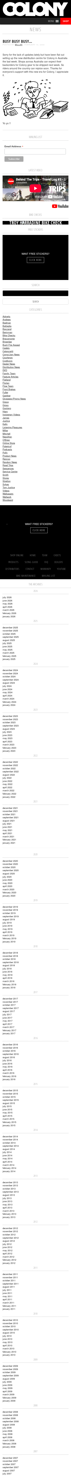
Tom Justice (9, 487)
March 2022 (8, 790)
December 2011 (10, 1274)
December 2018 (10, 952)
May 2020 (7, 883)
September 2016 (11, 1054)
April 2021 (7, 833)
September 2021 (11, 817)
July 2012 (7, 1244)
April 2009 (7, 1391)
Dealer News (9, 363)
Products (13, 562)
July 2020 (7, 876)
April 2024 (7, 695)
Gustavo (7, 408)
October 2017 (9, 1004)
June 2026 (7, 600)
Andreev (7, 319)
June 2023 (7, 735)
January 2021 (9, 842)
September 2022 (11, 771)
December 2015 (10, 1090)
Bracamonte (9, 338)
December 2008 (10, 1411)
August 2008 (9, 1424)
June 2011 (7, 1293)
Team (44, 555)
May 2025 (7, 649)
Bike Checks (9, 335)
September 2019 (11, 916)
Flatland (7, 379)
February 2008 (9, 1443)
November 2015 (10, 1093)
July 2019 (7, 922)
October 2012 (9, 1234)
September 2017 (11, 1008)
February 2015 (9, 1122)
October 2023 (9, 722)
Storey (6, 478)
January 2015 (9, 1125)
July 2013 (7, 1198)
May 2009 (7, 1388)
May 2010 (7, 1342)
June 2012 (7, 1247)
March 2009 (8, 1394)
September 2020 (11, 870)
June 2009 (7, 1385)
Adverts (6, 316)
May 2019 (7, 929)
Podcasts (7, 449)
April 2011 (7, 1299)
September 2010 (11, 1329)
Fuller (5, 392)
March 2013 (8, 1210)
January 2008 (9, 1446)
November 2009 (10, 1369)
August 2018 (9, 965)
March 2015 (8, 1118)
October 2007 (9, 1464)
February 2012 (9, 1259)
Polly (5, 452)
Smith (5, 474)
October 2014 (9, 1142)
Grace (6, 402)
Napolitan (7, 436)
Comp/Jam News (11, 354)
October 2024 (9, 676)
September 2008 (11, 1421)
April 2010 (7, 1345)
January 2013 (9, 1217)
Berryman (7, 332)
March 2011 (8, 1302)
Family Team (9, 373)
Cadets (6, 348)
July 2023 (7, 731)
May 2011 (7, 1296)
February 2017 (9, 1030)
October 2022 (9, 768)
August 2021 (9, 820)
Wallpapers (8, 493)
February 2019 (9, 938)
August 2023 (9, 728)
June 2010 (7, 1339)
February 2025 (9, 656)
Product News (10, 455)
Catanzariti (8, 351)
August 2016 (9, 1057)
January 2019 (9, 941)
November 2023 (10, 719)
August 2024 (9, 682)
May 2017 (7, 1020)
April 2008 (7, 1437)
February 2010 (9, 1351)
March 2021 (8, 836)
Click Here (35, 260)
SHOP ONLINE (17, 555)
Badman (7, 322)
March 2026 (8, 609)
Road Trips (8, 465)
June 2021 (7, 826)
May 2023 (7, 738)
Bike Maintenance (26, 575)
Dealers (58, 562)
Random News (10, 462)
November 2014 (10, 1139)
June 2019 (7, 925)
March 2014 (8, 1164)
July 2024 (7, 686)
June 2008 (7, 1430)
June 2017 (7, 1017)
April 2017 (7, 1024)
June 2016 (7, 1063)
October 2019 (9, 913)
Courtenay (8, 357)
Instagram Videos (11, 414)
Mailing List (48, 575)
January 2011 (9, 1308)
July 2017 (7, 1014)
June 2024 (7, 689)
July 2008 (7, 1427)
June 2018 (7, 971)
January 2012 (9, 1263)
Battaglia (7, 326)
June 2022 (7, 781)
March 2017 (8, 1027)
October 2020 (9, 867)
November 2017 (10, 1001)
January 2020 (9, 895)
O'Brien (6, 440)
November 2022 (10, 765)
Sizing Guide (31, 562)
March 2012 (8, 1256)
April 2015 (7, 1115)
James (6, 417)
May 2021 (7, 830)
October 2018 (9, 959)
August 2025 (9, 640)
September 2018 (11, 962)
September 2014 (11, 1145)
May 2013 (7, 1204)
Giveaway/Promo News (14, 398)
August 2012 (9, 1240)
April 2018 (7, 977)
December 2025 (10, 627)
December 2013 (10, 1182)
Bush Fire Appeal (11, 345)
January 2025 (9, 659)
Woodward (8, 500)
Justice (6, 420)
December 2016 (10, 1044)
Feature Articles (10, 376)
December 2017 (10, 998)
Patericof (7, 446)
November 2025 (10, 630)
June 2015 (7, 1109)
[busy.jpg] (35, 98)
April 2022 (7, 787)
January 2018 (9, 987)
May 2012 (7, 1250)
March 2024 (8, 698)
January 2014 (9, 1171)
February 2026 (9, 613)
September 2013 (11, 1191)
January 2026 (9, 616)
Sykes (6, 484)
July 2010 (7, 1335)
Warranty (45, 569)
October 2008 (9, 1418)
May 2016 (7, 1066)
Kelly (5, 424)
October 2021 (9, 814)
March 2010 (8, 1348)
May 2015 (7, 1112)
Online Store (9, 443)
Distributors (12, 569)
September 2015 (11, 1099)
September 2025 (11, 636)
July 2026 (7, 597)
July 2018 (7, 968)
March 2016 (8, 1073)
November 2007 (10, 1460)
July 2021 (7, 823)
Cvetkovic (8, 360)
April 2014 (7, 1161)
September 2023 (11, 725)
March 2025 (8, 652)
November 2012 (10, 1231)
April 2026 (7, 606)
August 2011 (9, 1286)
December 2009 (10, 1365)
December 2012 (10, 1228)
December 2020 (10, 860)
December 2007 (10, 1457)
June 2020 (7, 879)
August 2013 (9, 1195)
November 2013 (10, 1185)
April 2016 (7, 1069)
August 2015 (9, 1103)
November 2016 (10, 1047)
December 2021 (10, 808)
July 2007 (7, 1473)
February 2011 (9, 1305)
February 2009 (9, 1397)
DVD (5, 370)
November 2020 (10, 864)
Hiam (5, 411)
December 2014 (10, 1136)
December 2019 (10, 906)
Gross (6, 405)
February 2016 (9, 1076)
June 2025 (7, 646)
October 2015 (9, 1096)
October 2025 (9, 633)
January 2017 (9, 1033)
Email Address (13, 146)
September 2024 (11, 679)
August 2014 (9, 1149)
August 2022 (9, 774)
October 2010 (9, 1326)
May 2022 (7, 784)
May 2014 (7, 1158)
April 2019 (7, 932)
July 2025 (7, 643)
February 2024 (9, 701)
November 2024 (10, 673)
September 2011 (11, 1283)
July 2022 (7, 777)
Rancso (6, 458)
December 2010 (10, 1320)
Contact (30, 569)
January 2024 (9, 705)
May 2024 (7, 692)
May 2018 (7, 974)
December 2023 (10, 716)
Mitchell (6, 433)
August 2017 (9, 1011)
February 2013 (9, 1213)
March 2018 (8, 981)
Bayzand (7, 329)
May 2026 (7, 603)
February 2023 (9, 747)
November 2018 (10, 955)
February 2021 (9, 839)
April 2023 (7, 741)
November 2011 (10, 1277)
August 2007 (9, 1470)
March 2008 (8, 1440)
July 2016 (7, 1060)
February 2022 (9, 793)
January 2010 (9, 1354)
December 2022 (10, 761)
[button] (51, 21)
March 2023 (8, 744)
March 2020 (8, 889)
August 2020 (9, 873)
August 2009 (9, 1378)
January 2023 (9, 750)
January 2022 (9, 796)
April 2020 (7, 886)
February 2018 (9, 984)
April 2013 (7, 1207)
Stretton (7, 481)
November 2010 (10, 1323)
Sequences (8, 468)
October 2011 (9, 1280)
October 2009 (9, 1372)
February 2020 (9, 892)
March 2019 (8, 935)
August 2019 (9, 919)
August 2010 (9, 1332)
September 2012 (11, 1237)
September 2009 (11, 1375)
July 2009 (7, 1381)
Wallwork (7, 497)
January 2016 (9, 1079)
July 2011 (7, 1290)
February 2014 (9, 1168)
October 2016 (9, 1050)
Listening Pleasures (12, 427)
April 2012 (7, 1253)
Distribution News (11, 367)
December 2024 (10, 670)
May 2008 (7, 1434)
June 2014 (7, 1155)
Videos (6, 490)
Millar (18, 45)
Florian (6, 383)
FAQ (46, 562)
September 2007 (11, 1467)
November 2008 (10, 1415)
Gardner (7, 395)
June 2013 (7, 1201)
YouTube (61, 569)
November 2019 (10, 909)
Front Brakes (9, 389)
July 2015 (7, 1106)
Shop (66, 21)
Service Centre (10, 471)
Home (33, 555)
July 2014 (7, 1152)
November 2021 (10, 811)
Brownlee (7, 341)
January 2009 (9, 1400)
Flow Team (8, 386)
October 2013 (9, 1188)
